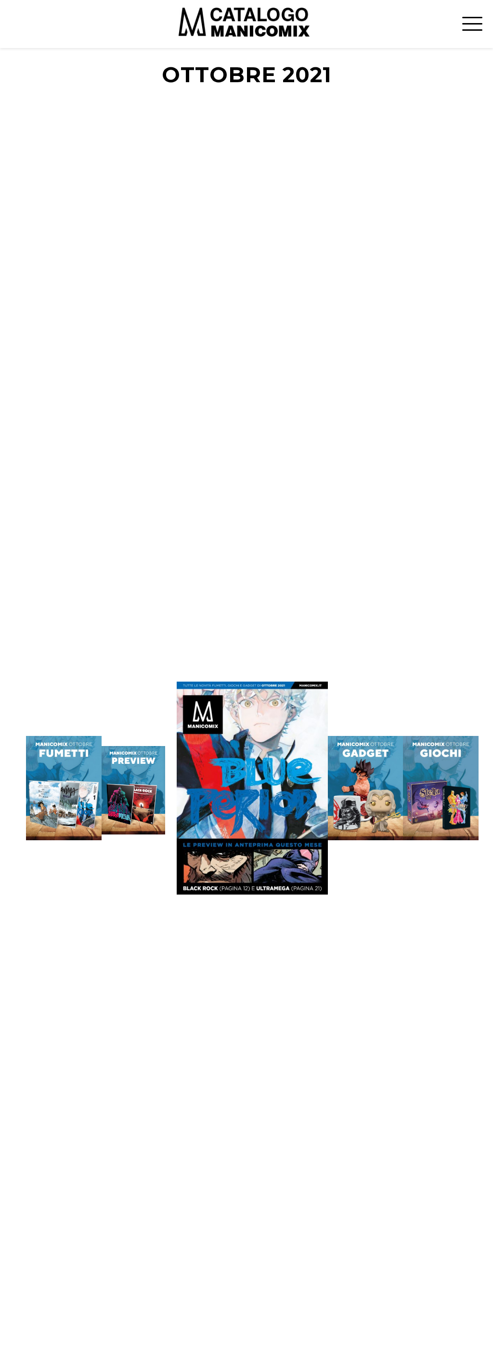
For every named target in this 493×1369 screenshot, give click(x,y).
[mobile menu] (470, 21)
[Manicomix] (244, 21)
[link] (134, 790)
